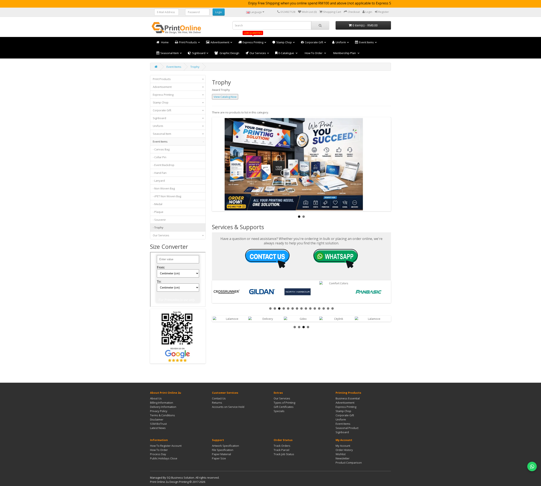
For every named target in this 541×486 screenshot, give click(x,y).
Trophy (194, 67)
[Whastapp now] (335, 258)
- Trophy (158, 227)
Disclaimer (156, 419)
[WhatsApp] (532, 466)
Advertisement (178, 87)
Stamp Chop (178, 102)
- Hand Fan (160, 173)
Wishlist (341, 454)
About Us (156, 398)
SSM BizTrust (158, 424)
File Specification (222, 450)
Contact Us (219, 398)
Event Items (174, 67)
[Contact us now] (267, 258)
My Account (343, 446)
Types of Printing (284, 402)
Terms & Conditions (162, 415)
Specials (279, 411)
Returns (217, 402)
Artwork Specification (225, 446)
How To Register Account (166, 446)
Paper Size (219, 458)
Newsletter (343, 458)
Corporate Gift (178, 110)
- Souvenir (159, 220)
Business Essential (348, 398)
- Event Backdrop (163, 165)
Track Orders (282, 446)
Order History (344, 450)
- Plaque (158, 212)
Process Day (158, 454)
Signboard (178, 118)
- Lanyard (159, 180)
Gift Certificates (284, 407)
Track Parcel (281, 450)
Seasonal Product (347, 428)
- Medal (157, 204)
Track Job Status (284, 454)
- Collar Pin (159, 157)
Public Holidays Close (163, 458)
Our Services (178, 235)
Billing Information (161, 402)
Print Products (178, 79)
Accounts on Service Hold (228, 407)
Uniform (178, 126)
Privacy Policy (158, 411)
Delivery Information (163, 407)
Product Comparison (349, 462)
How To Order (159, 450)
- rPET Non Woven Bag (167, 196)
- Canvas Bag (161, 149)
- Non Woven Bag (164, 188)
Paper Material (221, 454)
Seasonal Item (178, 134)
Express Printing (178, 95)
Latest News (158, 428)
